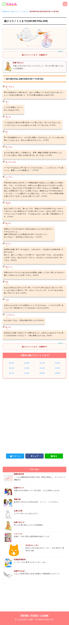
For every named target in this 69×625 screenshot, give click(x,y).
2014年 (26, 368)
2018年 (26, 363)
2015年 (11, 368)
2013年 (42, 368)
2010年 (26, 373)
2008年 (57, 373)
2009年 (42, 373)
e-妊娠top (5, 11)
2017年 (42, 363)
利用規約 (34, 615)
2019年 (11, 363)
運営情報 (25, 615)
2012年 (57, 368)
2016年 (57, 363)
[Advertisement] (34, 394)
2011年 (11, 373)
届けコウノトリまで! (19, 11)
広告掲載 (44, 615)
